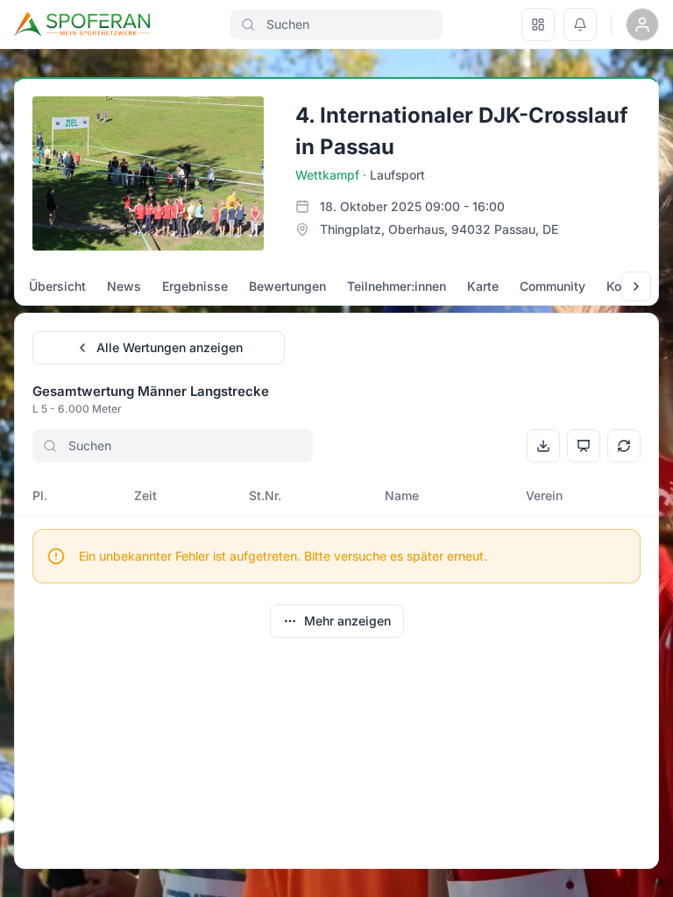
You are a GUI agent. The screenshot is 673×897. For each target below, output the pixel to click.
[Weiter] (636, 286)
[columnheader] (67, 496)
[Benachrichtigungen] (580, 24)
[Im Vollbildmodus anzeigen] (583, 446)
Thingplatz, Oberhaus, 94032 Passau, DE (439, 229)
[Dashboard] (538, 24)
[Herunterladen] (543, 446)
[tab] (57, 286)
